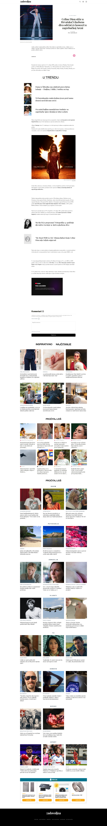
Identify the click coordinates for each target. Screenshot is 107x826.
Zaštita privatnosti (55, 819)
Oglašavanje (62, 819)
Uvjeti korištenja (42, 819)
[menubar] (83, 2)
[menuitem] (83, 2)
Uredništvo (49, 819)
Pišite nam (36, 819)
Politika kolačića (69, 819)
